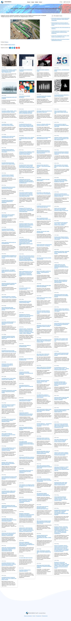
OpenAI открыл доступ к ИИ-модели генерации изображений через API (44, 368)
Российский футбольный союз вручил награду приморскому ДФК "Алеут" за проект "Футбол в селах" (26, 125)
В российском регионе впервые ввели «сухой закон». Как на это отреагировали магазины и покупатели (25, 501)
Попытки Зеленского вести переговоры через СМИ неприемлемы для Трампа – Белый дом (44, 537)
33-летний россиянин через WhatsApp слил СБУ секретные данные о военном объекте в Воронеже (60, 383)
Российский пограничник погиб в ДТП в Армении (9, 98)
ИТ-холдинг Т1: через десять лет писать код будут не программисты (44, 193)
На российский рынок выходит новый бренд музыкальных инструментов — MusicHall (9, 477)
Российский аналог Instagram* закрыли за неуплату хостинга (8, 176)
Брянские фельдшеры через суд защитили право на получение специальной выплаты (43, 452)
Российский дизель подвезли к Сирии (43, 70)
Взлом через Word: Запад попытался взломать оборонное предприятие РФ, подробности (61, 324)
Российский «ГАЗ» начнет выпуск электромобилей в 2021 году (8, 137)
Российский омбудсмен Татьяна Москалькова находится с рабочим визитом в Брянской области (9, 564)
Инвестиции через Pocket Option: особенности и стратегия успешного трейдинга (44, 566)
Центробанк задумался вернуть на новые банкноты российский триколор (9, 323)
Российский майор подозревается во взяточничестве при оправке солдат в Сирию (9, 256)
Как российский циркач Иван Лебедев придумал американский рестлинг (8, 308)
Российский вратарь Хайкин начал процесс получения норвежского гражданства (9, 492)
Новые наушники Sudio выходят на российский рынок (9, 243)
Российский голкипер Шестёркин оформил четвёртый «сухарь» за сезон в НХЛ (8, 337)
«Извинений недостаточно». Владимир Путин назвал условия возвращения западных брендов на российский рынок (26, 181)
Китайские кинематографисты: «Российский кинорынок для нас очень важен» (8, 150)
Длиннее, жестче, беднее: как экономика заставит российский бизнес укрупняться (8, 463)
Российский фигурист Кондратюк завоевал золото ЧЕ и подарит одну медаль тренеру (9, 578)
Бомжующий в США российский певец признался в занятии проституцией (8, 215)
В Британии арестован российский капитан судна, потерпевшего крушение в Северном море (9, 534)
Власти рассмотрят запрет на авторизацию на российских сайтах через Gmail (61, 125)
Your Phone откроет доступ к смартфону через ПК (25, 570)
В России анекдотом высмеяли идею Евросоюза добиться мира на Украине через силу (61, 410)
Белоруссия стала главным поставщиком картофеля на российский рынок (7, 365)
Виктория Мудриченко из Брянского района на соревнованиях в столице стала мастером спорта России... (60, 24)
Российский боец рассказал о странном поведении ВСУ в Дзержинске (7, 201)
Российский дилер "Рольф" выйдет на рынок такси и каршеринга (9, 379)
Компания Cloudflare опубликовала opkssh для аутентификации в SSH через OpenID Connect (61, 138)
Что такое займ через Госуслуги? (26, 557)
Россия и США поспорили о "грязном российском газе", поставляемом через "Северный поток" (9, 71)
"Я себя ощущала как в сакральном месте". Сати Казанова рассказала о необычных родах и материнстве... (60, 32)
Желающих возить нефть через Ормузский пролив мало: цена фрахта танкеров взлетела (60, 483)
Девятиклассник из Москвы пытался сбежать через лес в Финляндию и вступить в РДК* (44, 340)
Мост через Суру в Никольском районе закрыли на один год (43, 355)
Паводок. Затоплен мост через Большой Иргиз (43, 232)
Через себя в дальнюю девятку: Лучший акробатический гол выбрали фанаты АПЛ (44, 466)
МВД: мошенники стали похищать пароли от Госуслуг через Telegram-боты (61, 166)
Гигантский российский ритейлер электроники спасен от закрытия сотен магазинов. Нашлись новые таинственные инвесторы (26, 194)
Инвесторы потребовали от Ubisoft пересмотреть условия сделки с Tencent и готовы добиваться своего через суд (61, 469)
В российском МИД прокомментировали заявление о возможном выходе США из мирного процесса (26, 443)
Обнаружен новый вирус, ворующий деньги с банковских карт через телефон (61, 252)
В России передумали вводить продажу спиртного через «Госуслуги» (43, 381)
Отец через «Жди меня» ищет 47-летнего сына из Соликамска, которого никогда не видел (61, 440)
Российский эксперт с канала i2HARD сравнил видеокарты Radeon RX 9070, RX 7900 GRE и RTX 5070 (26, 112)
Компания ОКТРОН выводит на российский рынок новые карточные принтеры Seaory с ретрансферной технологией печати (26, 210)
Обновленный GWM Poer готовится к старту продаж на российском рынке (26, 458)
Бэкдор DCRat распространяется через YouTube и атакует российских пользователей (44, 480)
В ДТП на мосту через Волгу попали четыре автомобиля (44, 298)
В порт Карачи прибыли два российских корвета (24, 288)
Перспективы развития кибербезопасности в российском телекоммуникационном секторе (26, 414)
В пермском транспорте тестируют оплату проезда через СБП (44, 206)
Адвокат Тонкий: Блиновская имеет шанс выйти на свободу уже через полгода (61, 354)
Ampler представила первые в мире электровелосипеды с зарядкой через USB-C (44, 410)
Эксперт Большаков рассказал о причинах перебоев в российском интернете (26, 428)
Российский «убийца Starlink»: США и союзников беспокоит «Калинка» (9, 111)
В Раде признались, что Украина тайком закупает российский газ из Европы (9, 271)
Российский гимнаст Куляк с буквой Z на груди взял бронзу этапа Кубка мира (26, 138)
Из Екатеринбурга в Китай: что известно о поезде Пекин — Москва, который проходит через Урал (61, 368)
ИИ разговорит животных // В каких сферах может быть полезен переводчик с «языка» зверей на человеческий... (60, 19)
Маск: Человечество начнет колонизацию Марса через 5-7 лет (44, 219)
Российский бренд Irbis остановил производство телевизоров (8, 188)
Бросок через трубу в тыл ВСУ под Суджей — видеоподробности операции (44, 272)
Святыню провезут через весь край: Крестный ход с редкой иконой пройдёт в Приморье (61, 398)
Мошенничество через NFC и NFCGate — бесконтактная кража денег (43, 166)
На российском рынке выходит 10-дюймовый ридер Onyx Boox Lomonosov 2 (26, 471)
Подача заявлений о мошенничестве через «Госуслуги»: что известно (44, 245)
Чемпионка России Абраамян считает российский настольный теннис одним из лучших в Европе (26, 153)
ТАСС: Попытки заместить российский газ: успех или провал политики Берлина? (8, 434)
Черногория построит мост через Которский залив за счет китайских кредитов (61, 295)
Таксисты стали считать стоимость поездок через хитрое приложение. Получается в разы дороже (61, 453)
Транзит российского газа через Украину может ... (43, 180)
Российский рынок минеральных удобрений (25, 70)
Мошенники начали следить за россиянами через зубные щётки (43, 439)
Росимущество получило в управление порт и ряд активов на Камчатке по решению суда (26, 315)
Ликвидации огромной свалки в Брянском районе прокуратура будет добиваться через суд (61, 195)
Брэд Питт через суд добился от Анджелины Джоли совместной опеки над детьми (60, 281)
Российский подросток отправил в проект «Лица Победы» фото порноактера (8, 405)
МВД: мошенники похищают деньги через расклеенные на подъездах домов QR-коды (44, 522)
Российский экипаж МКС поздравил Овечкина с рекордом (44, 97)
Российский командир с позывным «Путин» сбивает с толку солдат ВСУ (9, 297)
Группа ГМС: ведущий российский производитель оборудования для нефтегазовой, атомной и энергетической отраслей (8, 549)
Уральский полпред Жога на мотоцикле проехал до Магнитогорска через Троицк (42, 507)
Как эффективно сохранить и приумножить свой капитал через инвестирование (43, 396)
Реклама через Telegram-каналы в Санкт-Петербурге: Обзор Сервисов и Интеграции (61, 238)
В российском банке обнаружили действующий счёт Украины (25, 400)
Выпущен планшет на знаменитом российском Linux (26, 359)
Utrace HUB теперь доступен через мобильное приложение (44, 286)
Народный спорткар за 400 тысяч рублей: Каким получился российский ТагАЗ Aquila (9, 506)
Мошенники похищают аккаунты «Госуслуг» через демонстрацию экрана (43, 312)
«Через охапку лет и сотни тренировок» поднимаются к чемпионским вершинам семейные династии (61, 266)
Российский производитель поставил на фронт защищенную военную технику (9, 391)
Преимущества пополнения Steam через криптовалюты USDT (44, 138)
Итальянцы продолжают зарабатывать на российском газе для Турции (26, 373)
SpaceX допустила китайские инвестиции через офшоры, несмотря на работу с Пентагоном (61, 209)
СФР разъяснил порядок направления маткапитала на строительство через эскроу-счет (43, 494)
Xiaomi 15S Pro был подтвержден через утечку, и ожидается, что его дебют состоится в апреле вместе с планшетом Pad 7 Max (61, 425)
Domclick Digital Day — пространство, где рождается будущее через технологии (44, 424)
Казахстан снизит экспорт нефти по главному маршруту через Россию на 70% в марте (61, 310)
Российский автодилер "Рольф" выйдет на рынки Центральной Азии (9, 351)
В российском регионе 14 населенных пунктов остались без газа (26, 386)
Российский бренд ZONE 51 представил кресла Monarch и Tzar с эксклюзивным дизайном (9, 519)
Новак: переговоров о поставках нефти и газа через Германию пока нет (44, 552)
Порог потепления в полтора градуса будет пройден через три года (61, 112)
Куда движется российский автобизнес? (24, 97)
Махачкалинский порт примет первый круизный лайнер (25, 302)
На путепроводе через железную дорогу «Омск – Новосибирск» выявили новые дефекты (61, 223)
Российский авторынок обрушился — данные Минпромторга (61, 95)
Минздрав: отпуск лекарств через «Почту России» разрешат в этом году (61, 339)
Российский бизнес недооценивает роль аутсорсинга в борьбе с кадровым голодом (9, 420)
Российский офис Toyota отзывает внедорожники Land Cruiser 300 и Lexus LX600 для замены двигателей (26, 166)
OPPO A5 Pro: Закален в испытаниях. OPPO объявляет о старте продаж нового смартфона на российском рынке (26, 544)
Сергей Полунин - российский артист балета (61, 70)
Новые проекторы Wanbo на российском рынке (25, 346)
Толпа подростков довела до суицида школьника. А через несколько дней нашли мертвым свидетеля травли (60, 498)
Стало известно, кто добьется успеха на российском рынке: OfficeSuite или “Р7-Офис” (26, 485)
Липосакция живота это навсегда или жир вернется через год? (44, 111)
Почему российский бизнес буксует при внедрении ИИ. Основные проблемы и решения (9, 449)
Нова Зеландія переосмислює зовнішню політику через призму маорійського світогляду (60, 180)
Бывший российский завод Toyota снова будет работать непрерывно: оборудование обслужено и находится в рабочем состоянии (26, 225)
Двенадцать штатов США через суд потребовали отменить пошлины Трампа (44, 326)
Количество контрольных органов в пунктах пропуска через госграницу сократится (61, 153)
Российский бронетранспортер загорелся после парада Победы (8, 163)
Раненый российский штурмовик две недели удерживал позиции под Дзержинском (9, 284)
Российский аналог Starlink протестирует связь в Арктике (8, 125)
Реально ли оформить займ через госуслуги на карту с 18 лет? (43, 125)
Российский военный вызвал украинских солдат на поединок (8, 230)
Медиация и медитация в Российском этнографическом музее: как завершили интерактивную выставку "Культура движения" (26, 515)
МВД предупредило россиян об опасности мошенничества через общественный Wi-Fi (43, 151)
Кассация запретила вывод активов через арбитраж (44, 258)
